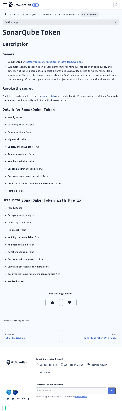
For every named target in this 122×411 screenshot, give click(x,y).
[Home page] (6, 14)
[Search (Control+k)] (116, 5)
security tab (48, 96)
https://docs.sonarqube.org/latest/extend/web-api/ (54, 61)
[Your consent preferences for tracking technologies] (6, 408)
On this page (11, 22)
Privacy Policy (81, 396)
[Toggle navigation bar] (5, 4)
